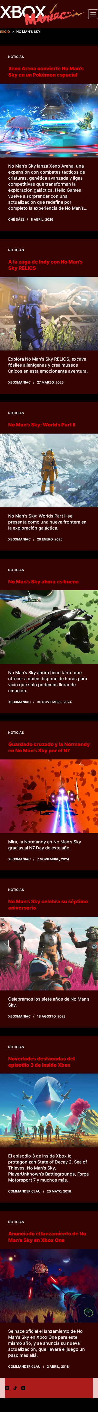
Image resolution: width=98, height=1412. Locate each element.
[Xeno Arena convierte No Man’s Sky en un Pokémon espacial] (49, 120)
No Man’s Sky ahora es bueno (43, 581)
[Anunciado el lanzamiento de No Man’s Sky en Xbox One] (49, 1286)
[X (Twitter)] (7, 1388)
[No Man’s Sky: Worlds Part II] (49, 470)
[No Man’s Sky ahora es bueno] (49, 627)
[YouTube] (23, 1388)
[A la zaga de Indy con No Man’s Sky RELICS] (49, 313)
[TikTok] (15, 1388)
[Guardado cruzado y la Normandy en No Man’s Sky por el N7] (49, 796)
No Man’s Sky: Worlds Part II (41, 425)
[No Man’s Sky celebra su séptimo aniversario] (49, 953)
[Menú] (93, 14)
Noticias (16, 57)
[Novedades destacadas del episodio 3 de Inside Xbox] (49, 1110)
